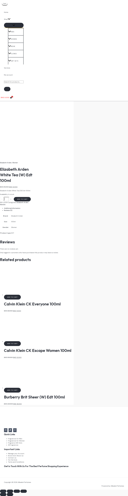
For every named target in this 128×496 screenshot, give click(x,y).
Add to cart (22, 199)
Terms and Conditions (16, 462)
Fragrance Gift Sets (15, 443)
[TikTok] (10, 430)
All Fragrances (13, 445)
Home (6, 12)
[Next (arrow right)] (10, 494)
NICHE (13, 46)
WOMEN (14, 39)
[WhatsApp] (15, 430)
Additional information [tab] (12, 208)
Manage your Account (16, 454)
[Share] (17, 491)
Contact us (12, 458)
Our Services (12, 460)
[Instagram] (5, 430)
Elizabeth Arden (6, 163)
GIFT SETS (14, 61)
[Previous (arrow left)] (3, 494)
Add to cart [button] (12, 297)
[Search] (7, 89)
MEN (12, 32)
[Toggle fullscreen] (10, 491)
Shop (6, 19)
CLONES (14, 54)
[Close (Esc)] (23, 491)
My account (8, 75)
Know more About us (15, 456)
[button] (9, 19)
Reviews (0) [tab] (8, 210)
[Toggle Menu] (14, 25)
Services (7, 68)
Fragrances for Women (16, 441)
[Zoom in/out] (3, 491)
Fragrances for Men (15, 439)
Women (15, 163)
